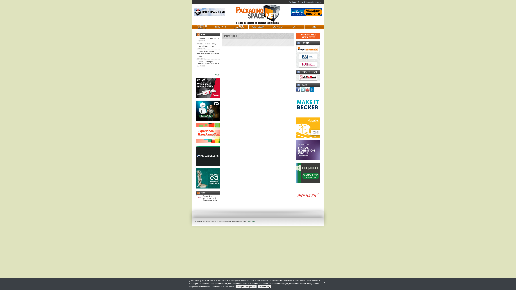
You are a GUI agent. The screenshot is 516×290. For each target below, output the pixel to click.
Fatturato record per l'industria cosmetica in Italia (208, 59)
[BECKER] (308, 114)
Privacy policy (251, 221)
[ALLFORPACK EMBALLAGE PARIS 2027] (306, 15)
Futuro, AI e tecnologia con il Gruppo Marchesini (210, 198)
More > (217, 74)
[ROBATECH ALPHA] (208, 120)
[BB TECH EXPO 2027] (308, 159)
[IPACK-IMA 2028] (209, 15)
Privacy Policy (264, 287)
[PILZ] (308, 136)
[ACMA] (208, 97)
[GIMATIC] (308, 204)
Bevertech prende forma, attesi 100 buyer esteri (206, 41)
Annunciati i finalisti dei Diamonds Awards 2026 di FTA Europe (208, 50)
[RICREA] (208, 187)
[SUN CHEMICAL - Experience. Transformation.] (208, 142)
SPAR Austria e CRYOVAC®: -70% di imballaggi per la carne (206, 67)
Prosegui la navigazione (246, 287)
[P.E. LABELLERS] (208, 165)
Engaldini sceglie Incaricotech (208, 38)
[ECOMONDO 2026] (308, 182)
